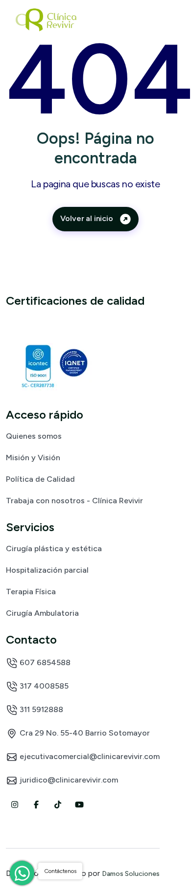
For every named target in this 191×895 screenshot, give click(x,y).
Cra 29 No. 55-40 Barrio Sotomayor (84, 733)
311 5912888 (40, 709)
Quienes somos (34, 435)
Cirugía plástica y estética (54, 548)
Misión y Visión (33, 457)
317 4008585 (43, 686)
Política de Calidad (40, 478)
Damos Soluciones (131, 874)
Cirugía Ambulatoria (42, 612)
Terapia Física (31, 591)
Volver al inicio (87, 218)
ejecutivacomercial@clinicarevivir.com (89, 756)
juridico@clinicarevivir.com (68, 779)
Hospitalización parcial (47, 569)
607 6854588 (44, 662)
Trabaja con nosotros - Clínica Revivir (74, 500)
